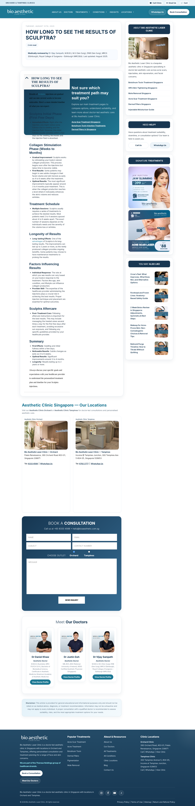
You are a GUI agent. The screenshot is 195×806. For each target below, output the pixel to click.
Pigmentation (73, 760)
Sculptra (41, 94)
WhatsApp (149, 752)
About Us (56, 12)
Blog (106, 765)
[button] (47, 82)
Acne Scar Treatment (76, 742)
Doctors (68, 12)
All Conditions (110, 756)
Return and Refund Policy (164, 802)
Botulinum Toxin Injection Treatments (89, 125)
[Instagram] (101, 793)
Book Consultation (178, 12)
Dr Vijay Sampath (56, 53)
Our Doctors (109, 746)
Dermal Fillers (73, 756)
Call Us (138, 145)
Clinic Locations (110, 760)
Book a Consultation (31, 773)
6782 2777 (84, 463)
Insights (114, 12)
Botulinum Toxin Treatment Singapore (145, 82)
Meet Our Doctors (30, 780)
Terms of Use (136, 802)
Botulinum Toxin (74, 751)
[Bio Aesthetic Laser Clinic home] (42, 738)
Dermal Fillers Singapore (139, 104)
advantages (37, 241)
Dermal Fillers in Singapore (84, 129)
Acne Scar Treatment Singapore (86, 122)
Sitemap (147, 802)
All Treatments (110, 751)
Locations (126, 12)
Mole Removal (73, 765)
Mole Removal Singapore (139, 93)
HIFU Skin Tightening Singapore (142, 88)
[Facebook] (108, 793)
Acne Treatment (74, 746)
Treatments (81, 12)
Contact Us (109, 770)
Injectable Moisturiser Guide (141, 109)
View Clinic (160, 752)
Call (142, 752)
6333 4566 (33, 463)
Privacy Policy (123, 802)
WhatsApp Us (157, 12)
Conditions (99, 12)
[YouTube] (114, 793)
